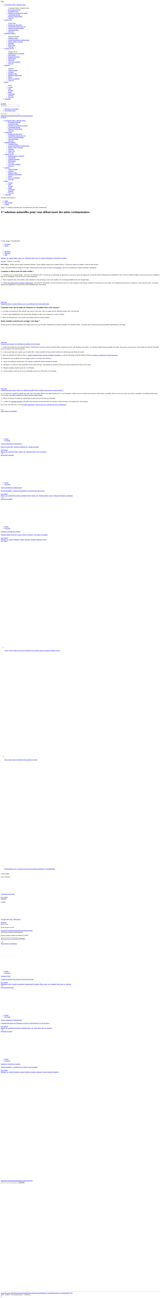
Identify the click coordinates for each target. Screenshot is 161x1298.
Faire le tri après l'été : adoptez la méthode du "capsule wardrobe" (20, 447)
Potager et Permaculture (15, 16)
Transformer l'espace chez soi (16, 26)
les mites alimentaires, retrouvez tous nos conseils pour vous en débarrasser (44, 404)
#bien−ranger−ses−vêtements (22, 258)
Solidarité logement (14, 57)
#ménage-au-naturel (6, 499)
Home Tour (11, 45)
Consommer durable (14, 15)
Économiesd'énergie (11, 94)
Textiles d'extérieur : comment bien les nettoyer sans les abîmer (19, 1067)
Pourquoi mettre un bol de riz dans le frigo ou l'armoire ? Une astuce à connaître (24, 535)
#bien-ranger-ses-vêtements (9, 411)
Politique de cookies (46, 1293)
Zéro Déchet (12, 55)
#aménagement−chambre (31, 984)
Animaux (11, 72)
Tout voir (11, 18)
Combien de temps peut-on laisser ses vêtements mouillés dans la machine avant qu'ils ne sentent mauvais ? (32, 390)
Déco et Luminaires (14, 79)
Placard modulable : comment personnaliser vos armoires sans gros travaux (23, 491)
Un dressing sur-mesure (8, 894)
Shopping (11, 43)
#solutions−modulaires (66, 495)
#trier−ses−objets (32, 1028)
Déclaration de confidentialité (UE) (62, 1293)
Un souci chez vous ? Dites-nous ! (11, 919)
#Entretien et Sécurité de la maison (56, 258)
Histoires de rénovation (15, 25)
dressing (58, 267)
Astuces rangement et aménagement (18, 40)
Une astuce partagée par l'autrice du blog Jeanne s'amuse (25, 395)
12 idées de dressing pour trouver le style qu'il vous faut (17, 979)
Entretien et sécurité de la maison (17, 13)
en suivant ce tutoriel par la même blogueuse (104, 355)
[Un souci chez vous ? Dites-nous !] (7, 916)
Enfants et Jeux (12, 73)
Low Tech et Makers (14, 62)
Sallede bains (10, 89)
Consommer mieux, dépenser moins (15, 5)
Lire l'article (4, 450)
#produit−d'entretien (53, 1072)
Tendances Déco (13, 38)
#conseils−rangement (21, 495)
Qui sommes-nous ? (10, 110)
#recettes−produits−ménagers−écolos (35, 539)
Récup (10, 77)
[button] (19, 114)
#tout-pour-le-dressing (7, 455)
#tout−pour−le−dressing (39, 258)
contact (38, 1293)
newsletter (23, 1293)
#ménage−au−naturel (7, 258)
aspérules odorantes (16, 401)
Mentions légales (31, 1293)
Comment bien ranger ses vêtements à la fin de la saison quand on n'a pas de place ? (25, 1023)
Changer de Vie (9, 48)
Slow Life (11, 60)
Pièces (6, 82)
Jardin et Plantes (13, 70)
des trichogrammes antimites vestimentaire (20, 283)
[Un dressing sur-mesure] (7, 891)
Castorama (7, 99)
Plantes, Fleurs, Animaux (15, 42)
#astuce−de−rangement (7, 452)
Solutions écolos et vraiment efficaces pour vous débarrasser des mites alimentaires (25, 304)
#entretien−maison (19, 539)
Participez (4, 922)
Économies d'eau (13, 11)
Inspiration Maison (9, 33)
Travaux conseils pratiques (16, 28)
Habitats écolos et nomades (16, 53)
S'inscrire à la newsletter (11, 109)
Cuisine (10, 87)
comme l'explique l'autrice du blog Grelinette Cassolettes (44, 355)
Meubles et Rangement (15, 75)
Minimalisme (12, 58)
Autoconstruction (13, 30)
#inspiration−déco (6, 984)
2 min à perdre (10, 1293)
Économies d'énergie (14, 10)
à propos (3, 1293)
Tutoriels (7, 65)
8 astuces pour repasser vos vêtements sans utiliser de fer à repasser (20, 344)
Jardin (10, 92)
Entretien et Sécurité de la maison (10, 531)
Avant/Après (8, 20)
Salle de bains (8, 202)
